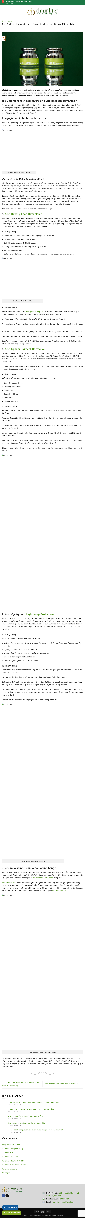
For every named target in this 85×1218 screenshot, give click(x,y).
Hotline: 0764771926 (11, 1213)
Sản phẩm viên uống (9, 1169)
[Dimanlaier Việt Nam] (42, 11)
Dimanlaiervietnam (59, 890)
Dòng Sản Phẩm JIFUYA (11, 1145)
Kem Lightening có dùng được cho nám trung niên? (27, 1123)
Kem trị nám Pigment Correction (25, 349)
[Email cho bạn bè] (44, 1073)
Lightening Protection (39, 614)
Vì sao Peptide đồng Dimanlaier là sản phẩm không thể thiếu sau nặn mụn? (35, 1130)
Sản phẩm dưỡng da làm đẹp (12, 1149)
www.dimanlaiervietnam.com (42, 878)
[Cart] (82, 11)
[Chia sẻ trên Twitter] (40, 1073)
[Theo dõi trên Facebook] (3, 1195)
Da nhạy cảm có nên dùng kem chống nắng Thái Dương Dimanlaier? (33, 1102)
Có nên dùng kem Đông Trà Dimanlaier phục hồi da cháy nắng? (31, 1109)
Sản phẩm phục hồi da (10, 1157)
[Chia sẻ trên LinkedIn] (52, 1073)
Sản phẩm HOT (7, 1153)
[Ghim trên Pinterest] (48, 1073)
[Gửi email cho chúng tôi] (7, 1195)
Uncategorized (7, 1173)
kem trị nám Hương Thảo (35, 312)
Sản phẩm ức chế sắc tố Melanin (14, 1165)
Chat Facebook (10, 1207)
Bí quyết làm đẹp (7, 21)
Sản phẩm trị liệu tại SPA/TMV (13, 1161)
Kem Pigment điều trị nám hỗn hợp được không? (26, 1116)
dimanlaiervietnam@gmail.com (63, 1202)
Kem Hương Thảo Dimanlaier (23, 214)
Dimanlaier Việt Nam (9, 883)
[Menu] (3, 11)
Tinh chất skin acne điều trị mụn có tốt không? (62, 1084)
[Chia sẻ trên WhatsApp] (33, 1073)
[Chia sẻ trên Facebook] (37, 1073)
